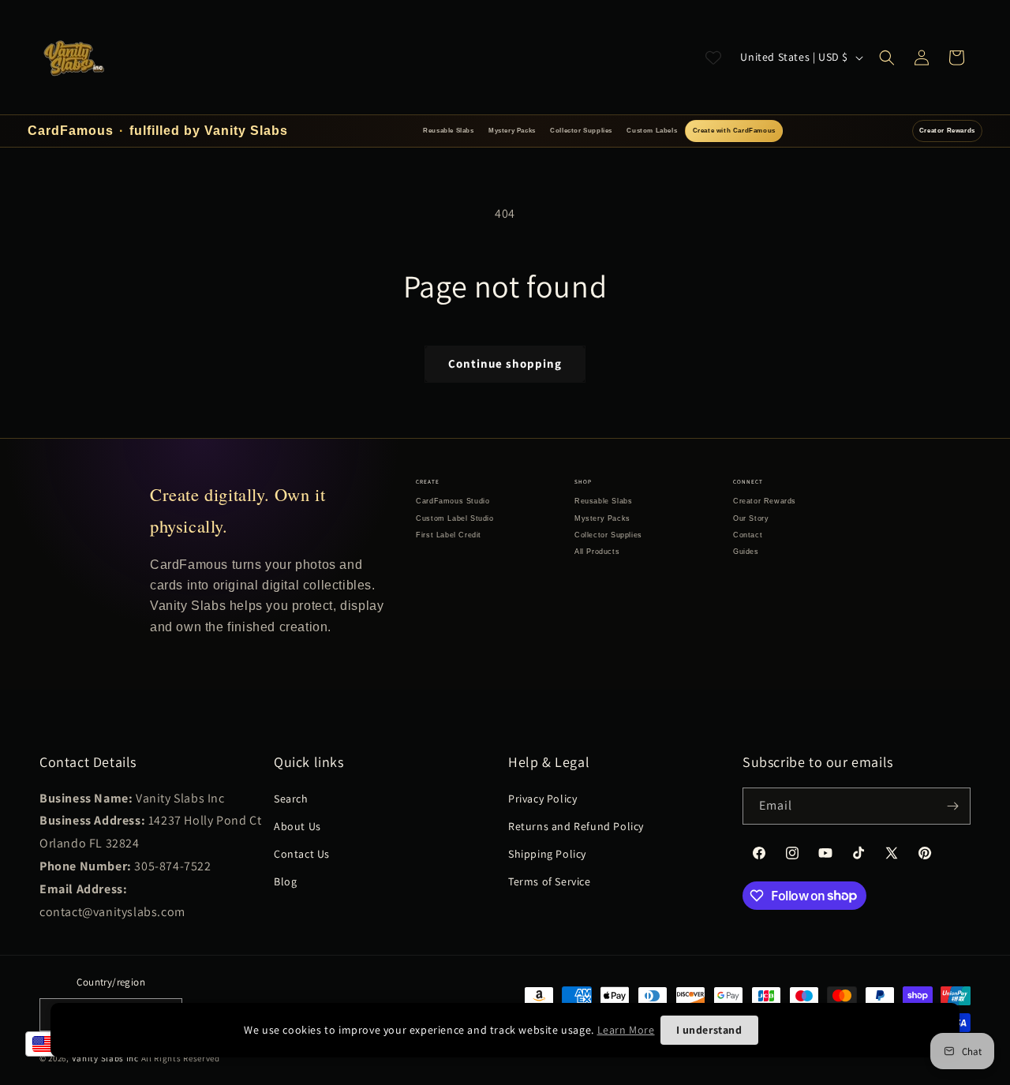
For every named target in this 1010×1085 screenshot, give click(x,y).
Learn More (626, 1030)
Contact (747, 535)
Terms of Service (549, 881)
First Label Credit (448, 535)
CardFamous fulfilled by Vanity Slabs (158, 130)
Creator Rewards (947, 130)
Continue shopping (505, 363)
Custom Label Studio (454, 518)
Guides (746, 552)
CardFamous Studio (452, 501)
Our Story (751, 518)
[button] (887, 57)
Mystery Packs (512, 130)
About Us (297, 826)
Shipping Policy (547, 854)
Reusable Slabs (448, 130)
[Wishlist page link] (713, 57)
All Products (596, 552)
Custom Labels (652, 130)
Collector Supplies (581, 130)
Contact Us (302, 854)
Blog (285, 881)
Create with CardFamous (734, 130)
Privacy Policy (542, 798)
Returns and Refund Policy (576, 826)
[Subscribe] (952, 806)
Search (291, 798)
